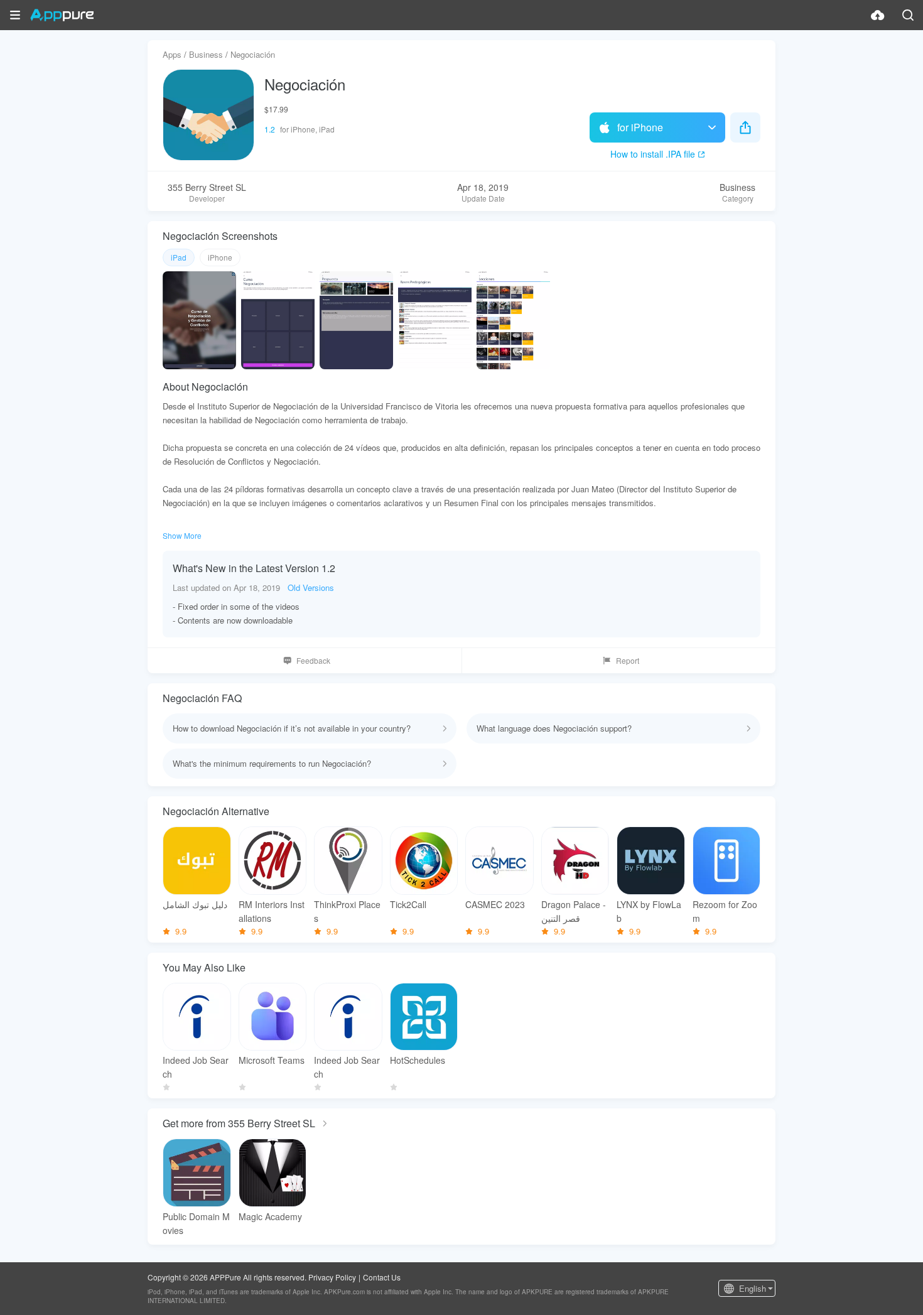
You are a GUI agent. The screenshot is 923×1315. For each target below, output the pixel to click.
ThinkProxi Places (347, 911)
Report (627, 660)
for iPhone (640, 127)
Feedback (313, 660)
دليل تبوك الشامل (195, 904)
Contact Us (382, 1277)
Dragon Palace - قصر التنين (573, 911)
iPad (178, 257)
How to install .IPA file (652, 154)
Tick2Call (408, 904)
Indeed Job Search (196, 1067)
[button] (15, 15)
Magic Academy (270, 1216)
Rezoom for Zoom (725, 911)
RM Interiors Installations (272, 911)
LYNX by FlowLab (649, 911)
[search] (908, 15)
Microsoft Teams (272, 1060)
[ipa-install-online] (878, 15)
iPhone (220, 257)
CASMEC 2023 (495, 904)
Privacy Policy (332, 1277)
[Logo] (62, 15)
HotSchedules (417, 1060)
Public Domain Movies (196, 1223)
